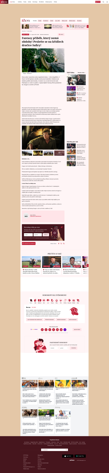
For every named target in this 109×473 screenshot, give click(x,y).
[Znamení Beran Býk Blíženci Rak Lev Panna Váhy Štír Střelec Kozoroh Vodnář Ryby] (37, 234)
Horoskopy (35, 1)
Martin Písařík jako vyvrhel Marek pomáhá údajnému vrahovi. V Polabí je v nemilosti (71, 272)
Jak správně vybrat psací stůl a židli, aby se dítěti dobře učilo (62, 418)
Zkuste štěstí (77, 329)
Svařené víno (40, 443)
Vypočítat (73, 348)
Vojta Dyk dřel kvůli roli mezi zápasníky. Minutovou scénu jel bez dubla (81, 146)
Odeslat (46, 234)
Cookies (24, 464)
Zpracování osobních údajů (43, 462)
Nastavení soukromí (42, 468)
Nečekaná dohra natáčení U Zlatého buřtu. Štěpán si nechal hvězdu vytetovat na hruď (45, 401)
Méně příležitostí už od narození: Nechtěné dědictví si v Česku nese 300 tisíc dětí (35, 27)
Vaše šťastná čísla (53, 326)
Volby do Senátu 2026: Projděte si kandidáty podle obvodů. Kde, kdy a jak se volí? (30, 389)
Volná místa (25, 457)
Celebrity (20, 1)
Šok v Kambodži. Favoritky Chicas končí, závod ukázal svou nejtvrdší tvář (81, 164)
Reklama (25, 459)
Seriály (29, 1)
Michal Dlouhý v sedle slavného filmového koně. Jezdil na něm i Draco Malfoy (31, 271)
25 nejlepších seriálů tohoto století (30, 417)
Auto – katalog (82, 442)
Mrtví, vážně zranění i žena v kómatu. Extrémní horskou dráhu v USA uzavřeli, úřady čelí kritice (29, 395)
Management (40, 455)
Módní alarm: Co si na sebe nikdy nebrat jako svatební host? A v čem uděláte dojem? (80, 27)
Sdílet (61, 35)
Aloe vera (56, 443)
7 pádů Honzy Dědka (27, 443)
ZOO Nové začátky (74, 442)
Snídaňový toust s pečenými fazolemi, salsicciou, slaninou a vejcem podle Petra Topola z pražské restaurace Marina (78, 402)
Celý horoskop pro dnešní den (35, 319)
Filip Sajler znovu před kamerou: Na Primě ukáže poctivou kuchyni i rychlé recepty (81, 152)
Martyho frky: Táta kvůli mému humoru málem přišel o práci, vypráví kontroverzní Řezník (45, 418)
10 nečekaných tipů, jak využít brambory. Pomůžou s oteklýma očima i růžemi (62, 425)
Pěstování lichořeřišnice (63, 443)
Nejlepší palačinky (50, 445)
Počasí (61, 442)
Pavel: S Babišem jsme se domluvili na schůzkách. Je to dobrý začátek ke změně (30, 401)
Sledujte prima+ (48, 1)
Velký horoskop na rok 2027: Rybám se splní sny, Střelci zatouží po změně (57, 26)
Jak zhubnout (26, 442)
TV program (48, 442)
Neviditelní (41, 1)
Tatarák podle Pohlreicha (48, 443)
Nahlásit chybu (26, 468)
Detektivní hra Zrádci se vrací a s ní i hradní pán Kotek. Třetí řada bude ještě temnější (46, 389)
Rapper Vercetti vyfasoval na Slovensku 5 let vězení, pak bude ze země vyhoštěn (46, 425)
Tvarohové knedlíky (82, 443)
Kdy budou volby (66, 442)
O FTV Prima (25, 455)
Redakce (39, 466)
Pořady (55, 1)
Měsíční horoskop (61, 319)
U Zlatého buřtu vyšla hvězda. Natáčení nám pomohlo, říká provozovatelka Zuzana (45, 395)
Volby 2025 (34, 443)
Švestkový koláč (58, 445)
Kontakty (39, 461)
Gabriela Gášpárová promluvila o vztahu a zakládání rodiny (81, 100)
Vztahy (24, 1)
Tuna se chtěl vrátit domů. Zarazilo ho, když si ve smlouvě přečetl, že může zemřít (51, 272)
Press (39, 457)
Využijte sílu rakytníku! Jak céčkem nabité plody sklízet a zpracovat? (63, 430)
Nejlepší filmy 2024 (34, 442)
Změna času (53, 442)
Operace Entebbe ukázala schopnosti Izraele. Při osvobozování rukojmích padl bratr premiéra (63, 396)
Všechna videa (81, 72)
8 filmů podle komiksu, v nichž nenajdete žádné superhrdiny (29, 424)
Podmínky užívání (26, 462)
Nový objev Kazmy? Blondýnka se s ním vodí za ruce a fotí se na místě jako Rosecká (46, 431)
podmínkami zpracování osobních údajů (42, 237)
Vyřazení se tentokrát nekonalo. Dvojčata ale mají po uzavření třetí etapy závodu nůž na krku (81, 158)
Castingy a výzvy (41, 459)
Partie (58, 442)
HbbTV (24, 461)
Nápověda (40, 464)
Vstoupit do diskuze (29, 243)
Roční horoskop (72, 319)
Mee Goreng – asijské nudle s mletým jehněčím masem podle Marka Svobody (78, 389)
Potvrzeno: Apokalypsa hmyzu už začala (62, 388)
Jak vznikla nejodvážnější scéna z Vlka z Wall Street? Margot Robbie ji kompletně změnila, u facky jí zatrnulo (29, 431)
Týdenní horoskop (49, 319)
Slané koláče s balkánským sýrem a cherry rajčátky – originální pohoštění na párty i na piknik (79, 395)
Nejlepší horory (42, 442)
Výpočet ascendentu (73, 443)
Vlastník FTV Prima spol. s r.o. (29, 466)
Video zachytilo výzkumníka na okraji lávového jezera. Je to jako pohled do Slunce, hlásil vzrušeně (62, 401)
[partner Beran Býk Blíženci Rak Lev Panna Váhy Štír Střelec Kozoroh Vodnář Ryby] (64, 348)
